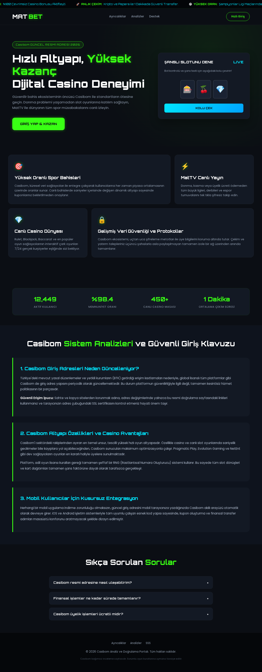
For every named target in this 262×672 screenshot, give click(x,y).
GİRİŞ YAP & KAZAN (38, 124)
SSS (148, 643)
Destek (154, 17)
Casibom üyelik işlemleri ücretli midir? (131, 614)
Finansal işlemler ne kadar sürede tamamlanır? (131, 598)
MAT (27, 16)
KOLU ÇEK (203, 108)
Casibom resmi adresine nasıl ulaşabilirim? (131, 582)
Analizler (137, 17)
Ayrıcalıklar (117, 17)
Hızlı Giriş (238, 17)
